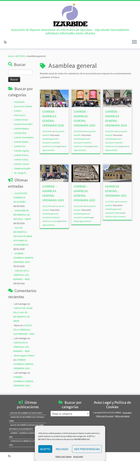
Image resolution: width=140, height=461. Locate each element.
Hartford (46, 146)
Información (19, 115)
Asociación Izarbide (23, 106)
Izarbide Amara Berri (23, 124)
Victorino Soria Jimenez (115, 216)
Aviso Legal (78, 456)
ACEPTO (45, 449)
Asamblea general (50, 139)
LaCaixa (54, 146)
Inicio (10, 56)
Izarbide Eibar (20, 133)
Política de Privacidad (104, 416)
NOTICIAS (20, 56)
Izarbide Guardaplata (23, 137)
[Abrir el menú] (134, 42)
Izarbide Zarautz (21, 164)
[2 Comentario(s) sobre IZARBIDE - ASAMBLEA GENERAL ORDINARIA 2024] (129, 95)
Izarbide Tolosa (21, 159)
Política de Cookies (63, 456)
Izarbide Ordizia (21, 155)
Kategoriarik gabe (22, 168)
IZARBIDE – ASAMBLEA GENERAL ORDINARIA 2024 (23, 364)
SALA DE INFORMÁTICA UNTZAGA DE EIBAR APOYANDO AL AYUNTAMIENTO (22, 236)
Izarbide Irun (19, 146)
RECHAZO (62, 449)
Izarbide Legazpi (21, 150)
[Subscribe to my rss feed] (6, 42)
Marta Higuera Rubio (24, 355)
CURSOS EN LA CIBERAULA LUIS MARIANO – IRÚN (21, 275)
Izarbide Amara (21, 119)
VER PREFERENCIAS (87, 449)
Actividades (19, 102)
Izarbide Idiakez (21, 141)
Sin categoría (20, 172)
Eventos (17, 110)
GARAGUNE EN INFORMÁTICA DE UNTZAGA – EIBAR (22, 215)
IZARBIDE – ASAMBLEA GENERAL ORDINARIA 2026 (23, 257)
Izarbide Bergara (21, 128)
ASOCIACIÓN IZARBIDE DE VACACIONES (20, 197)
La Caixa (54, 221)
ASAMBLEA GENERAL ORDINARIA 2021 (116, 191)
